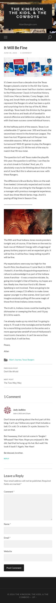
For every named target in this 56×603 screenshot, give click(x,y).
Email (7, 537)
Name (7, 524)
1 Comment (26, 53)
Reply (6, 458)
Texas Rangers (28, 360)
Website (8, 551)
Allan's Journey (15, 360)
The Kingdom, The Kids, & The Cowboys (28, 13)
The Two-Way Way (13, 381)
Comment (9, 491)
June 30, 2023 (10, 53)
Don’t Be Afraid (11, 370)
